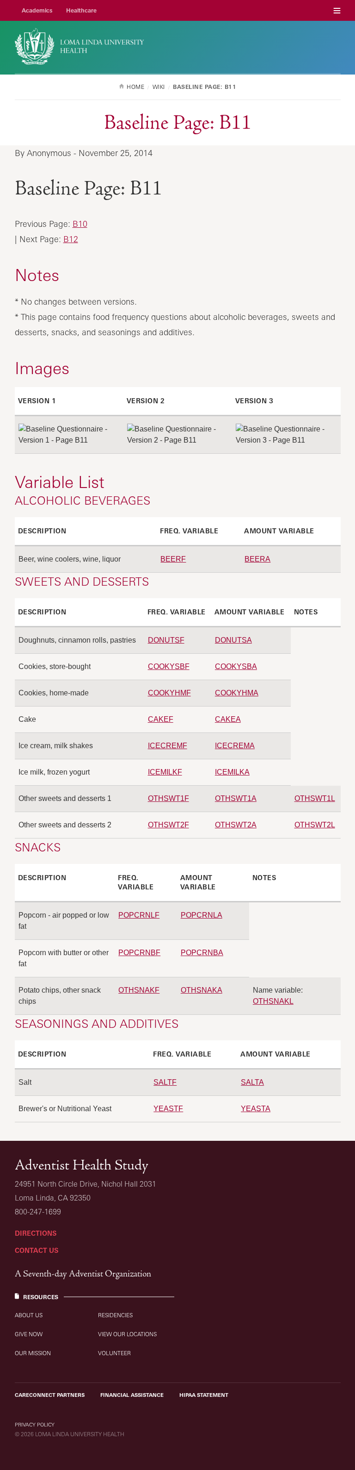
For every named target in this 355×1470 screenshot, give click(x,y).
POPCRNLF (138, 915)
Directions (35, 1233)
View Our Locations (127, 1334)
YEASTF (168, 1109)
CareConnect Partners (50, 1395)
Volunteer (114, 1353)
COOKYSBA (236, 666)
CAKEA (228, 719)
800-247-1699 (38, 1211)
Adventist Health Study (81, 1165)
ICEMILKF (165, 772)
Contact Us (36, 1250)
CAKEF (160, 719)
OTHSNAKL (273, 1001)
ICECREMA (235, 746)
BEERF (173, 559)
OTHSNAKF (138, 990)
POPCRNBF (139, 953)
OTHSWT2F (168, 825)
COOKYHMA (236, 693)
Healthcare (81, 10)
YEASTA (255, 1109)
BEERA (257, 559)
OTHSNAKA (201, 990)
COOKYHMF (169, 693)
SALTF (165, 1082)
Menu (337, 10)
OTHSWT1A (236, 798)
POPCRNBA (202, 953)
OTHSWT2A (236, 825)
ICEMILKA (232, 772)
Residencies (115, 1315)
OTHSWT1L (314, 798)
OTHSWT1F (168, 798)
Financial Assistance (132, 1395)
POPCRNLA (201, 915)
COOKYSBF (169, 666)
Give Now (29, 1334)
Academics (37, 10)
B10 (80, 224)
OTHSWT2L (314, 825)
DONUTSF (166, 640)
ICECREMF (167, 746)
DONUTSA (233, 640)
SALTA (252, 1082)
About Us (29, 1315)
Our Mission (33, 1353)
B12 (70, 239)
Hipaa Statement (203, 1395)
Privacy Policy (35, 1424)
